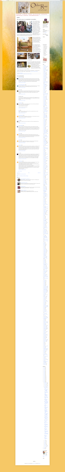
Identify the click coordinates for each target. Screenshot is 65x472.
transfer (44, 346)
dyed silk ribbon (45, 158)
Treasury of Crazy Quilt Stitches (46, 348)
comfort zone (45, 126)
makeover (45, 230)
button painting (45, 105)
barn (44, 80)
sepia (44, 304)
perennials (45, 265)
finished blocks (45, 174)
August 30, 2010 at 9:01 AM (22, 142)
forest (44, 177)
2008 (44, 448)
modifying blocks (45, 237)
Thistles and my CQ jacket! (46, 416)
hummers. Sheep (46, 204)
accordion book (45, 66)
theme (44, 338)
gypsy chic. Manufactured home (45, 191)
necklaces (45, 249)
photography (45, 270)
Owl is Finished (46, 419)
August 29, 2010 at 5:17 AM (22, 137)
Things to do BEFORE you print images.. (34, 15)
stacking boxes (45, 317)
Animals (44, 73)
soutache (45, 313)
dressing (45, 157)
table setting (45, 334)
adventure (45, 67)
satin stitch (45, 300)
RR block (45, 296)
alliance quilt (45, 70)
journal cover (45, 214)
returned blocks (45, 286)
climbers (45, 123)
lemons (44, 224)
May (44, 442)
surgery (44, 329)
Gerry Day (45, 183)
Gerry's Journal (45, 184)
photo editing (45, 268)
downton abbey (45, 156)
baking (44, 79)
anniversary (45, 74)
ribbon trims (45, 292)
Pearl (19, 120)
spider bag (45, 316)
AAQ (44, 65)
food (44, 176)
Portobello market (46, 278)
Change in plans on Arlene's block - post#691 (46, 408)
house (44, 202)
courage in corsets (46, 133)
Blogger (39, 463)
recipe (44, 282)
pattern (44, 262)
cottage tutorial (45, 131)
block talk (45, 96)
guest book (45, 189)
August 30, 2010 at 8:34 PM (22, 150)
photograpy (45, 271)
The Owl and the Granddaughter (46, 434)
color (44, 125)
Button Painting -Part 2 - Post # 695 (46, 397)
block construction (46, 94)
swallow (44, 332)
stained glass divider (45, 318)
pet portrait (45, 266)
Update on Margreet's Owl (45, 436)
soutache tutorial (45, 314)
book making (45, 99)
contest (44, 127)
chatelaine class (45, 117)
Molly (44, 243)
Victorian (45, 358)
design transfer (45, 148)
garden (44, 182)
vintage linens (45, 359)
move (44, 247)
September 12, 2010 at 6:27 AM (22, 158)
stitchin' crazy (45, 321)
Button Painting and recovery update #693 (46, 402)
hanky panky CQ (45, 196)
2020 (44, 371)
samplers (45, 298)
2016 (44, 375)
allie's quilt (45, 72)
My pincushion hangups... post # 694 (46, 400)
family (44, 168)
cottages (45, 132)
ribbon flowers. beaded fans (45, 289)
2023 (44, 368)
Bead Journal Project (45, 84)
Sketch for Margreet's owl (45, 438)
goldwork (45, 188)
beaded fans (45, 85)
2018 (44, 373)
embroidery (45, 160)
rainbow (44, 281)
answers (45, 75)
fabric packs (45, 167)
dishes (44, 150)
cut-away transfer (46, 145)
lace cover (45, 221)
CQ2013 (45, 138)
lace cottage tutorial (45, 220)
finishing (44, 175)
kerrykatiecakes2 (21, 115)
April (45, 443)
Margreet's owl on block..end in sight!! (46, 418)
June (45, 441)
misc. (44, 235)
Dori (19, 110)
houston (44, 203)
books (44, 100)
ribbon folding (45, 290)
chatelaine (45, 116)
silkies (44, 308)
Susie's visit (45, 331)
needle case (45, 251)
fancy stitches (45, 169)
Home (29, 172)
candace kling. (45, 110)
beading (44, 86)
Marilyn (19, 133)
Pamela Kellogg (21, 125)
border (44, 101)
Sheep (44, 307)
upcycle (44, 353)
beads (44, 87)
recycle (44, 284)
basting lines (45, 81)
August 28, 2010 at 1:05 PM (22, 87)
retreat (44, 285)
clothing (44, 124)
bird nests (45, 90)
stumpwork (45, 326)
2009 (44, 447)
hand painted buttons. (45, 193)
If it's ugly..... (45, 208)
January (45, 446)
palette (44, 260)
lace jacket (45, 223)
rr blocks (45, 297)
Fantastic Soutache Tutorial (24, 182)
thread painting (45, 339)
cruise (44, 144)
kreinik (44, 216)
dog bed (44, 152)
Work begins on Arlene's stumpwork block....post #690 (46, 411)
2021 (44, 370)
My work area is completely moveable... (46, 390)
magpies (45, 229)
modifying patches (46, 239)
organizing (45, 257)
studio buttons (45, 325)
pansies (44, 261)
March (45, 444)
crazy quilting (45, 142)
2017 (44, 374)
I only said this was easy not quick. (46, 392)
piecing (44, 272)
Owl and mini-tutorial (45, 421)
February (45, 445)
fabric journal (45, 166)
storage (44, 324)
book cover (45, 98)
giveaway (45, 187)
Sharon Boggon (45, 306)
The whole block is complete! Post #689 (46, 414)
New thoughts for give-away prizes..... (46, 425)
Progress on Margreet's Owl (45, 429)
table (44, 333)
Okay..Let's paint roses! (46, 388)
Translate (45, 32)
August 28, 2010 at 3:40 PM (22, 100)
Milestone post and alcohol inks (46, 427)
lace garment (45, 222)
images (44, 209)
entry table (45, 161)
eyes (44, 164)
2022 (44, 369)
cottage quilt (45, 130)
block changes (45, 93)
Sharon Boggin (45, 305)
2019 (44, 372)
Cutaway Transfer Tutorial (19, 15)
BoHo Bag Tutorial (26, 15)
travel (44, 347)
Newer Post (18, 172)
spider (44, 315)
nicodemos (34, 463)
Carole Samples (45, 111)
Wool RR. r (45, 363)
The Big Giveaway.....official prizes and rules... (46, 395)
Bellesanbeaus (20, 77)
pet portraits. (45, 267)
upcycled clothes (45, 354)
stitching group (45, 322)
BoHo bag (45, 97)
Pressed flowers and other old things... (46, 431)
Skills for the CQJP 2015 (23, 190)
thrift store (45, 341)
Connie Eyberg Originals (22, 84)
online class (45, 256)
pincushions (45, 274)
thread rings (45, 340)
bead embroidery (46, 82)
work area (45, 364)
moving (44, 248)
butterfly (44, 104)
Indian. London (45, 210)
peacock (45, 263)
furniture (45, 181)
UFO (44, 352)
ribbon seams (45, 291)
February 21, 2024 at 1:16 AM (22, 169)
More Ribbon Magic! (23, 186)
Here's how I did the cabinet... (34, 71)
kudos (44, 217)
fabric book (45, 165)
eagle (44, 159)
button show (45, 107)
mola (44, 242)
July (44, 440)
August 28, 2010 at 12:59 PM (22, 82)
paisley (44, 259)
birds (44, 91)
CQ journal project (46, 136)
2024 (44, 367)
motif (44, 246)
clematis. (45, 122)
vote (44, 360)
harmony (45, 198)
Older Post (39, 172)
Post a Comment (20, 171)
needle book (45, 250)
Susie (44, 330)
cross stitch (45, 143)
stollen (44, 323)
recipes (44, 283)
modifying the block (46, 240)
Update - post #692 (45, 405)
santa (44, 299)
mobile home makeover (45, 236)
